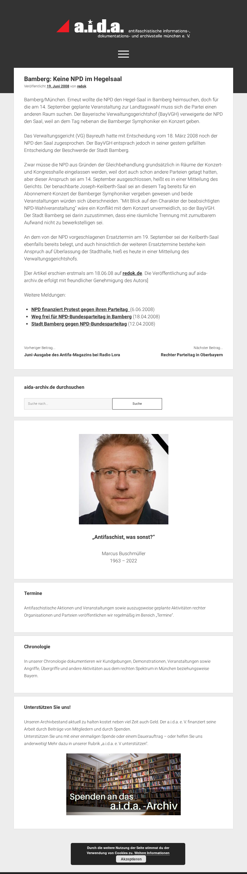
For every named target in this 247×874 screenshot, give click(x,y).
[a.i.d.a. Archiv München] (123, 38)
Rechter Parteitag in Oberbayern (192, 354)
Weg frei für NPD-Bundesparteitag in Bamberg (81, 316)
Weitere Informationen (152, 852)
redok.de (132, 273)
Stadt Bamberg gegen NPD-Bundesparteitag (79, 324)
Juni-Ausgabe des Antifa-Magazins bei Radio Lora (72, 354)
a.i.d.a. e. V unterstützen (124, 743)
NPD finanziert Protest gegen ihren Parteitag (80, 309)
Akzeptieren (131, 859)
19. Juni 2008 (58, 86)
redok (81, 86)
